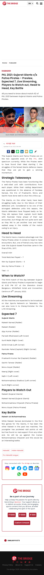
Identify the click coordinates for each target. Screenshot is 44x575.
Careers (38, 565)
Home (4, 63)
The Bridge (25, 463)
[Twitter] (13, 151)
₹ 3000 (22, 515)
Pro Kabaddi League (10, 455)
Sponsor (18, 502)
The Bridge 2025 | (13, 569)
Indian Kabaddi (17, 450)
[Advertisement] (22, 35)
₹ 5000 (12, 515)
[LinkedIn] (22, 151)
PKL (36, 159)
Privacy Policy (7, 565)
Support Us (29, 565)
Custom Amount (22, 522)
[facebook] (8, 151)
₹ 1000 (33, 515)
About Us (18, 565)
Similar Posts (14, 540)
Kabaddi (6, 70)
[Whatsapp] (17, 151)
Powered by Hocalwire (29, 569)
